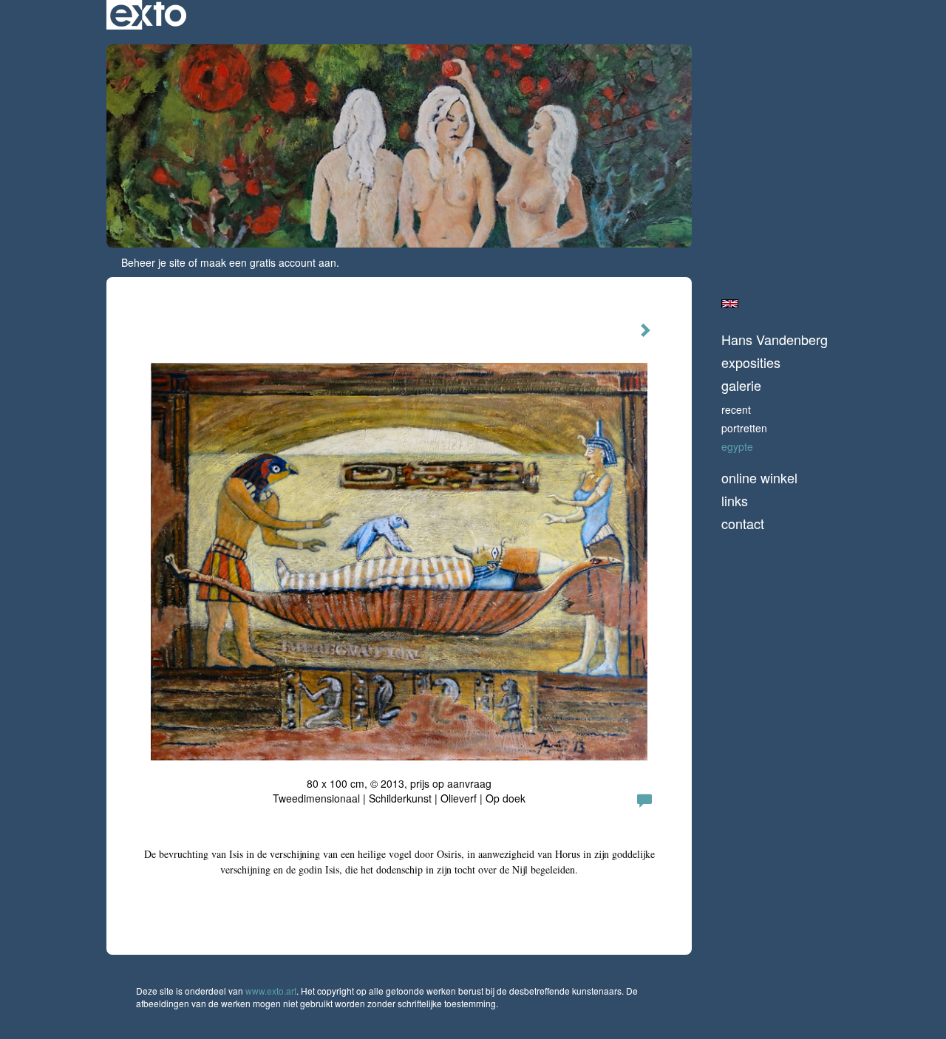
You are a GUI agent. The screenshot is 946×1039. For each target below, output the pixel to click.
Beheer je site (153, 262)
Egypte (737, 446)
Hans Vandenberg (774, 339)
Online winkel (759, 478)
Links (734, 500)
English (729, 303)
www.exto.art (270, 990)
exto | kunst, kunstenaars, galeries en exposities (148, 15)
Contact (742, 523)
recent (736, 409)
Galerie (741, 385)
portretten (744, 427)
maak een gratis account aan (268, 262)
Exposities (750, 362)
